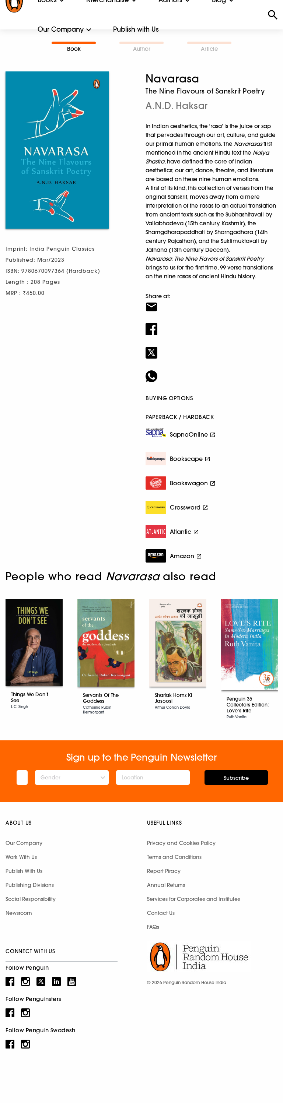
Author (141, 48)
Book (74, 48)
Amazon (182, 556)
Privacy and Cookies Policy (181, 843)
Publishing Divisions (30, 885)
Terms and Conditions (174, 857)
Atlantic (180, 531)
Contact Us (161, 913)
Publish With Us (24, 871)
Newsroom (19, 913)
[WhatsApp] (211, 371)
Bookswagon (189, 483)
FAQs (153, 927)
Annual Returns (166, 885)
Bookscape (186, 458)
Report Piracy (164, 871)
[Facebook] (211, 324)
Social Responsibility (31, 899)
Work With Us (21, 857)
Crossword (185, 507)
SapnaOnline (189, 434)
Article (209, 48)
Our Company (61, 29)
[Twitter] (211, 348)
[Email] (211, 302)
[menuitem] (60, 29)
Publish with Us (136, 29)
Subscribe (236, 778)
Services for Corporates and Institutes (193, 899)
